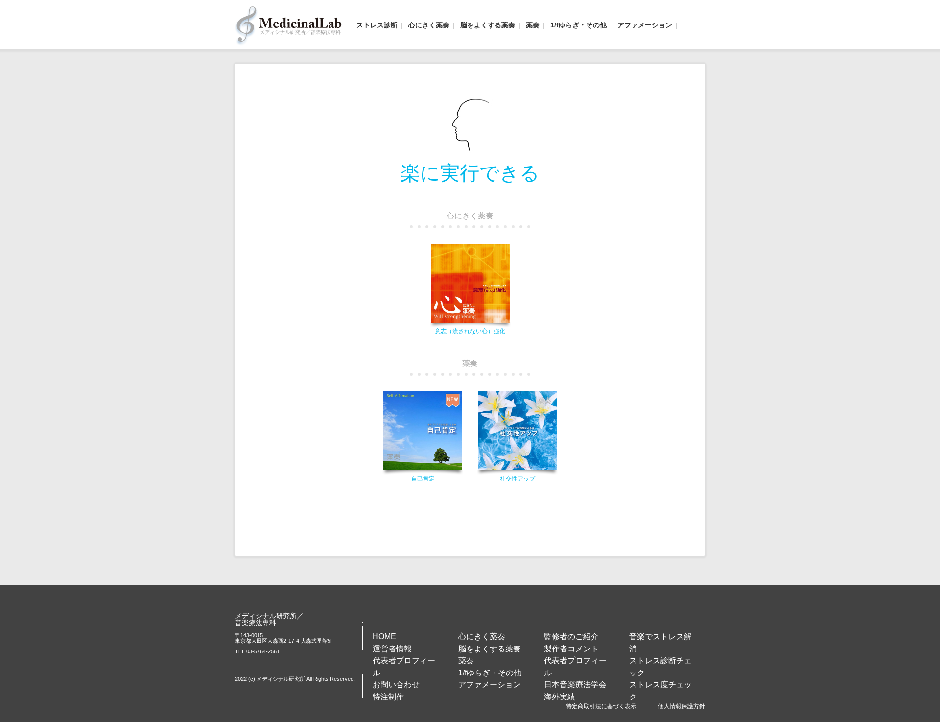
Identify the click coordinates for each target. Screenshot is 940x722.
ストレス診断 (377, 25)
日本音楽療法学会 (575, 684)
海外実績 (559, 696)
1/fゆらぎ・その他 (578, 25)
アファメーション (644, 25)
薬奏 (533, 25)
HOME (384, 636)
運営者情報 (392, 648)
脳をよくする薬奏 (487, 25)
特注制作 (388, 696)
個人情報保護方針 (681, 706)
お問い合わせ (396, 684)
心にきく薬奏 (428, 25)
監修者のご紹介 (571, 636)
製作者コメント (571, 648)
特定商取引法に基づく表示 (601, 706)
